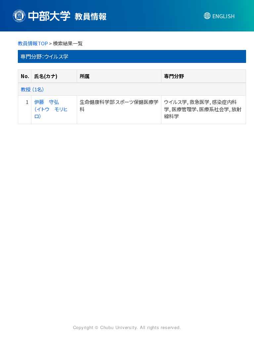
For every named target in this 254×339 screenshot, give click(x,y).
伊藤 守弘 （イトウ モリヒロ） (50, 109)
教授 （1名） (33, 89)
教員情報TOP (33, 43)
